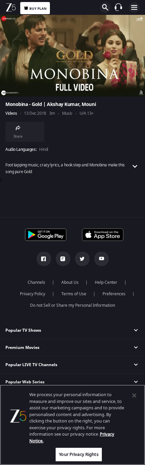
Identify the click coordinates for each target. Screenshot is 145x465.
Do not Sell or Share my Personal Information (72, 305)
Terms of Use (73, 294)
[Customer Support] (118, 7)
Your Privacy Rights (78, 454)
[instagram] (63, 259)
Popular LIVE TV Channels (31, 365)
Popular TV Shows (23, 330)
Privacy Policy (32, 294)
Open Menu (134, 7)
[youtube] (101, 259)
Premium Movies (22, 348)
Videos (11, 113)
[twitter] (82, 259)
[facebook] (44, 259)
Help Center (106, 282)
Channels (36, 282)
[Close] (134, 395)
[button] (72, 330)
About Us (70, 282)
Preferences (114, 294)
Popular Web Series (25, 382)
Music (67, 113)
